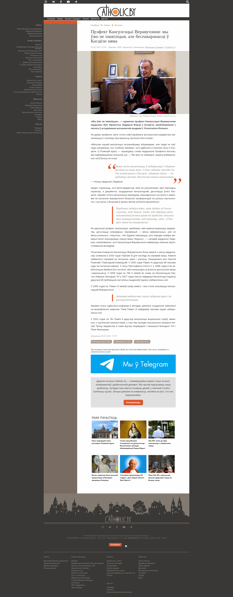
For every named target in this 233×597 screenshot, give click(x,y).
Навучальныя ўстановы (33, 53)
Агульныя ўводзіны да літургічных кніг (27, 92)
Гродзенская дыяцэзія (34, 31)
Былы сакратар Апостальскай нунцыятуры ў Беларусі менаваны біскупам (105, 477)
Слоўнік (39, 117)
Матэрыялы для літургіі (33, 90)
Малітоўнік (38, 110)
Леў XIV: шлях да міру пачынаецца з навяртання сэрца (159, 443)
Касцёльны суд (36, 55)
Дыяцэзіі (39, 44)
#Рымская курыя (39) (101, 342)
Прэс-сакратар (36, 72)
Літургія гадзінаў (35, 87)
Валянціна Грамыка (154, 47)
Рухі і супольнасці (35, 60)
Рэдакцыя (38, 128)
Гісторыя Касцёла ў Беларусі (31, 65)
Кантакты (38, 130)
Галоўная (51, 19)
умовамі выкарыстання (101, 352)
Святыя (39, 94)
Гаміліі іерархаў (36, 108)
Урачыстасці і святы (34, 80)
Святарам (38, 115)
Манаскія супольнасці (34, 58)
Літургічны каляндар (34, 83)
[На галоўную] (116, 10)
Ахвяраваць (133, 402)
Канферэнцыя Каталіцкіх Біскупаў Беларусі (29, 47)
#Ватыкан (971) (142, 342)
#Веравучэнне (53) (123, 342)
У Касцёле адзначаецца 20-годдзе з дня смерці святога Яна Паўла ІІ (132, 477)
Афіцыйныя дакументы (33, 105)
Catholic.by (170, 47)
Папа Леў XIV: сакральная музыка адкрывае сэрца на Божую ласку (160, 477)
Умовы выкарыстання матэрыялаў (29, 133)
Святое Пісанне (36, 103)
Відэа (40, 119)
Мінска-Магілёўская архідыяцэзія (29, 29)
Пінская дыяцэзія (35, 36)
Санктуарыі (37, 67)
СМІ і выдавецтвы (35, 69)
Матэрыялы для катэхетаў (32, 112)
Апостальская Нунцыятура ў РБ (30, 51)
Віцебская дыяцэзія (34, 33)
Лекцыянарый (37, 85)
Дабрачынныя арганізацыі (32, 62)
